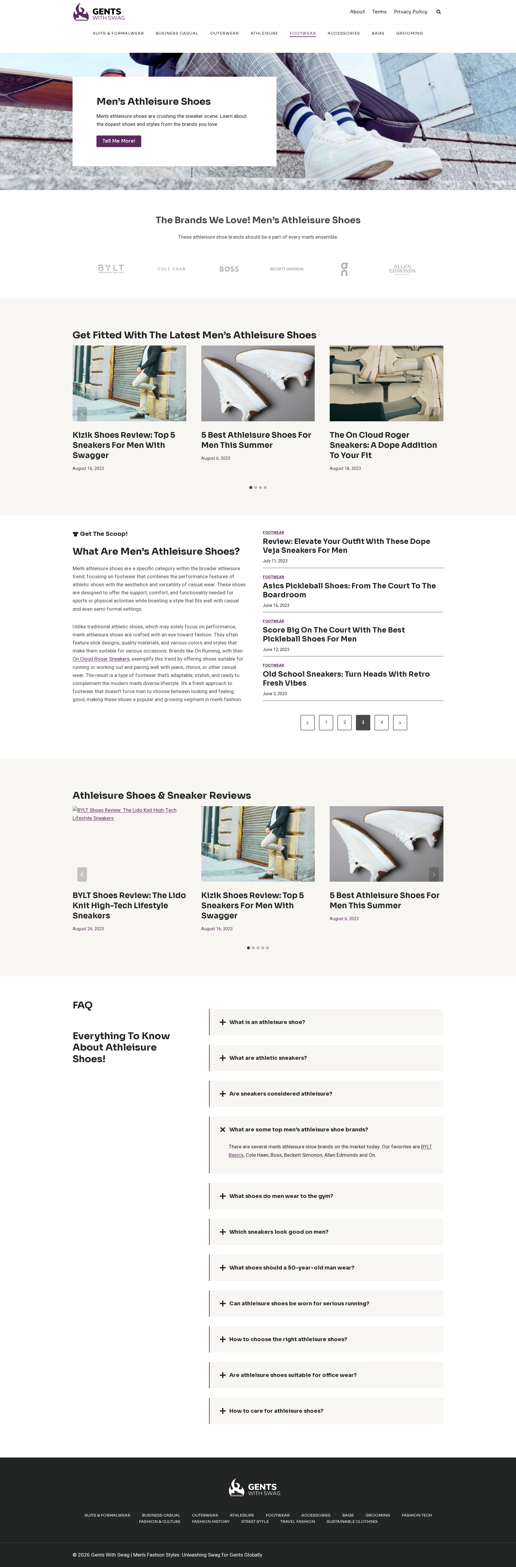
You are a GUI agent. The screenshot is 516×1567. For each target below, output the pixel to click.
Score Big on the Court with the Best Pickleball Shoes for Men (334, 635)
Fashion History (211, 1521)
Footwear (303, 33)
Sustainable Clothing (352, 1521)
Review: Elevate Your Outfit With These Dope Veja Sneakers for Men (346, 546)
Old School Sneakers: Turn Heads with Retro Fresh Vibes (346, 679)
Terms (379, 12)
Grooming (409, 33)
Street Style (255, 1521)
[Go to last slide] (82, 414)
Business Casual (177, 33)
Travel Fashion (297, 1521)
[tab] (250, 487)
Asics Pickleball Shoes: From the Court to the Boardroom (349, 590)
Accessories (344, 33)
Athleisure (264, 33)
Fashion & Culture (159, 1521)
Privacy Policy (410, 12)
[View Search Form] (438, 12)
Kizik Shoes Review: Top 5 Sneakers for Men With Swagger (124, 445)
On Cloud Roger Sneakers (101, 659)
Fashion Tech (417, 1515)
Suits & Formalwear (118, 33)
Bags (378, 33)
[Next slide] (434, 414)
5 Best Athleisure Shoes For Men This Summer (256, 440)
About (357, 12)
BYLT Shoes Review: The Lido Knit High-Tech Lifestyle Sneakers (129, 906)
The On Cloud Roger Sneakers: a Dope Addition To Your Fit (383, 445)
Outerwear (224, 33)
